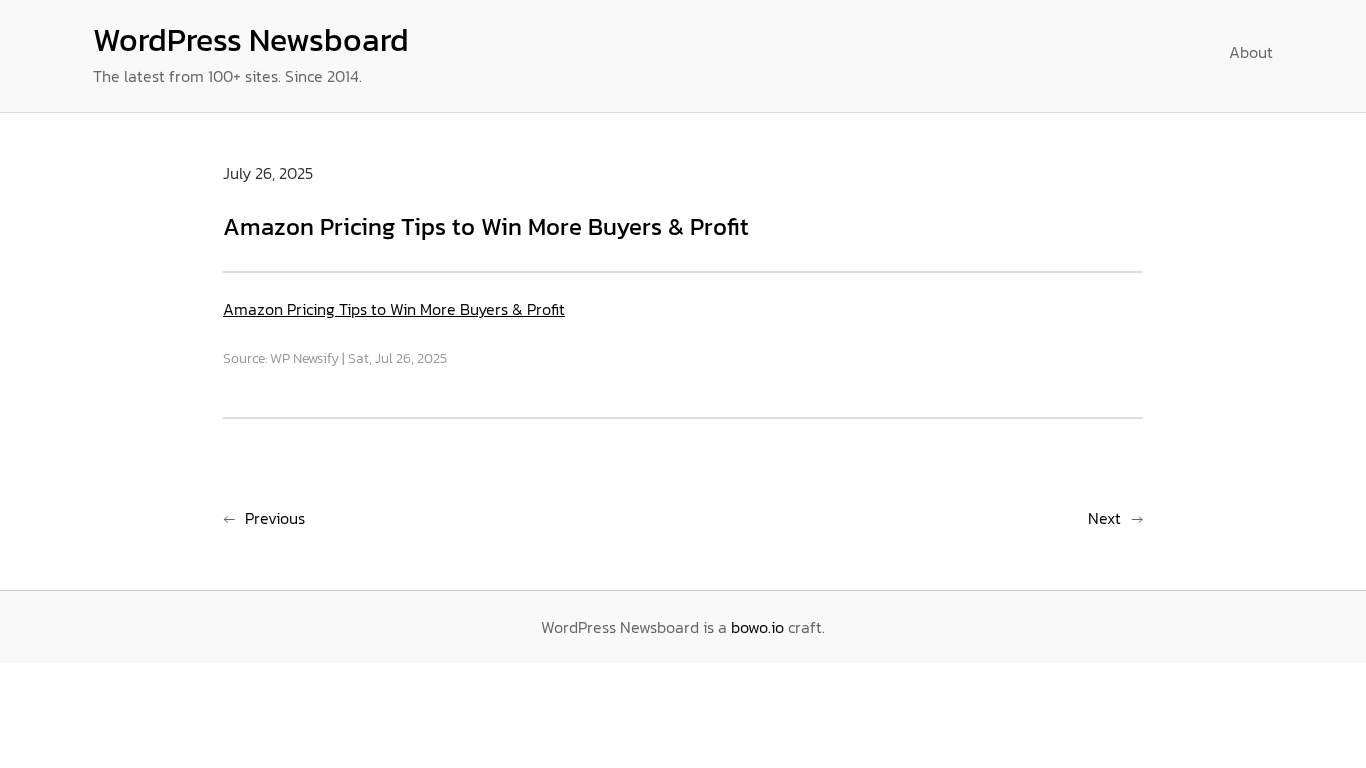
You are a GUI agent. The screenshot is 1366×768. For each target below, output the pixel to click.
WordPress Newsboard (251, 40)
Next (1104, 518)
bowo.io (757, 627)
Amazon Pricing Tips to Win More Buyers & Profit (394, 309)
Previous (275, 518)
